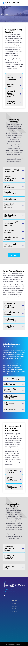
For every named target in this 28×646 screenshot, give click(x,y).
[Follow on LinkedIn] (4, 595)
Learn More (13, 255)
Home (14, 603)
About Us (14, 606)
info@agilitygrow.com (9, 591)
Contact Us (14, 611)
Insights (14, 608)
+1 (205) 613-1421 (7, 590)
